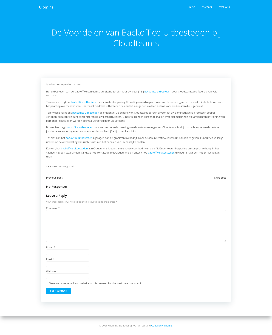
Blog (192, 7)
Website (51, 271)
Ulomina (46, 7)
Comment (53, 208)
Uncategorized (66, 166)
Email (50, 259)
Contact (206, 7)
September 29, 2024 (71, 84)
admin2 (53, 84)
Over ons (224, 7)
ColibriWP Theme (161, 325)
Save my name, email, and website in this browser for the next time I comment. (95, 283)
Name (50, 247)
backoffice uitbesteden (157, 91)
